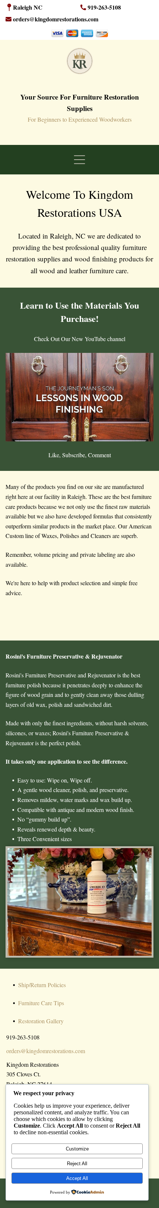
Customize (77, 1149)
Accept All (77, 1178)
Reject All (77, 1163)
